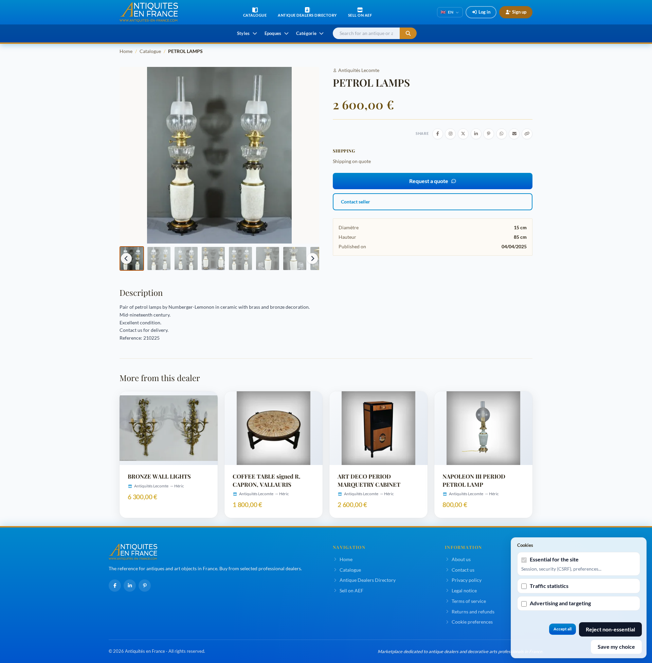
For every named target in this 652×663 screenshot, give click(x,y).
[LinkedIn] (130, 585)
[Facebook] (115, 585)
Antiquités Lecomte (358, 70)
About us (461, 559)
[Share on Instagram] (450, 133)
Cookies (525, 545)
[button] (132, 258)
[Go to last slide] (126, 258)
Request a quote (428, 181)
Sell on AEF (351, 590)
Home (126, 51)
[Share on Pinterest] (488, 133)
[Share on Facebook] (437, 133)
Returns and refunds (473, 611)
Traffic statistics (549, 586)
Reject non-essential (610, 629)
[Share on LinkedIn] (476, 133)
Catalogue (150, 51)
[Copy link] (527, 133)
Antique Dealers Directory (368, 580)
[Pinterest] (145, 585)
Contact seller (355, 201)
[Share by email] (514, 133)
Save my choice (616, 646)
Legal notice (464, 590)
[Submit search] (408, 33)
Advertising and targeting (560, 603)
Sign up (519, 12)
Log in (484, 12)
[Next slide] (312, 258)
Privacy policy (467, 580)
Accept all (563, 628)
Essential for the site (554, 559)
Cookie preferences (472, 622)
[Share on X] (463, 133)
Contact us (463, 570)
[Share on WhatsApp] (501, 133)
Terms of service (469, 601)
